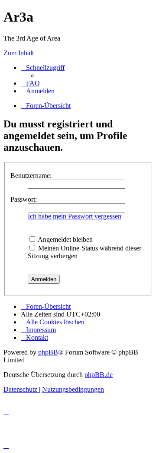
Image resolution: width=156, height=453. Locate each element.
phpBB (48, 352)
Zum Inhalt (18, 53)
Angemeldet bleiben (64, 239)
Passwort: (23, 199)
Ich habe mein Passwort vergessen (74, 216)
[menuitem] (30, 83)
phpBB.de (98, 374)
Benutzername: (31, 175)
